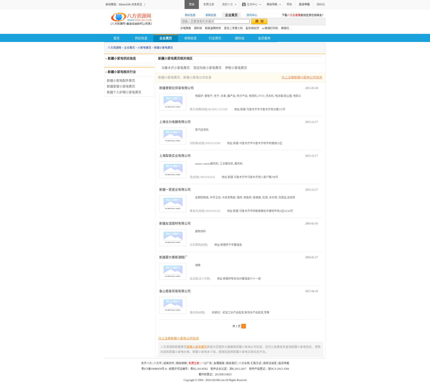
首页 (116, 38)
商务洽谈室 (270, 363)
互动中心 (252, 4)
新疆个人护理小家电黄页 (124, 92)
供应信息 (141, 38)
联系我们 (231, 363)
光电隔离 (185, 28)
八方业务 (244, 363)
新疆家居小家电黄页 (121, 86)
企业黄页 (129, 47)
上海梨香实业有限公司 (175, 155)
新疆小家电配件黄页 (121, 80)
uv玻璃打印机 (270, 28)
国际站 (321, 4)
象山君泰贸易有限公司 (175, 291)
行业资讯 (215, 38)
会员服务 (264, 38)
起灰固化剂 (252, 28)
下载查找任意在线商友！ (303, 15)
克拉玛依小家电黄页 (207, 68)
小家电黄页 (144, 47)
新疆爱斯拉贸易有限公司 (176, 88)
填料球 (198, 28)
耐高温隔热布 (213, 28)
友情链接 (219, 363)
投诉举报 (283, 363)
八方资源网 (114, 47)
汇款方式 (256, 363)
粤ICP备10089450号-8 (154, 368)
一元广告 (206, 363)
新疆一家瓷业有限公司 (175, 189)
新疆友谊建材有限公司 (175, 223)
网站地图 (181, 363)
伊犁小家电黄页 (236, 68)
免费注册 (208, 4)
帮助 (289, 4)
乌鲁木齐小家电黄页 (175, 68)
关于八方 (146, 363)
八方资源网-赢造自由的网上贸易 (131, 19)
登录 (191, 4)
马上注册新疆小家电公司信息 (302, 77)
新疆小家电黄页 (163, 47)
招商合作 (168, 363)
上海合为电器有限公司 (175, 122)
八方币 (158, 363)
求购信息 (190, 38)
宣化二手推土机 (233, 28)
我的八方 (227, 4)
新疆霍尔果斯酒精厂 (173, 257)
